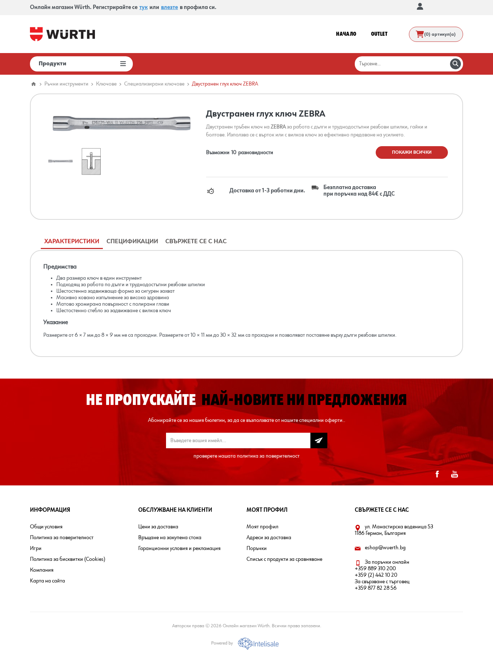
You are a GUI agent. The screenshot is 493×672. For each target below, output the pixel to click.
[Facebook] (437, 474)
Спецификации (132, 241)
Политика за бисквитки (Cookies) (67, 559)
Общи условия (46, 527)
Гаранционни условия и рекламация (179, 548)
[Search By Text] (455, 63)
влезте (169, 7)
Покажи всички (412, 152)
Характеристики (71, 241)
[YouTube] (454, 474)
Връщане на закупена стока (169, 538)
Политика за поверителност (61, 538)
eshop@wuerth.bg (385, 548)
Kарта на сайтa (47, 581)
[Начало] (33, 84)
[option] (60, 161)
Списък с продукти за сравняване (284, 559)
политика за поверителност (268, 456)
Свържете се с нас (196, 241)
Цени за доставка (158, 527)
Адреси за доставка (269, 538)
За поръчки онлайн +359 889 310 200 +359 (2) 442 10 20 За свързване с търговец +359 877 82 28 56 (382, 575)
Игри (36, 548)
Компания (41, 570)
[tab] (72, 241)
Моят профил (262, 527)
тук (143, 7)
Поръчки (257, 548)
